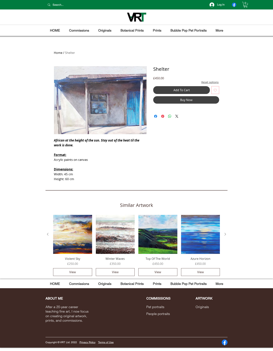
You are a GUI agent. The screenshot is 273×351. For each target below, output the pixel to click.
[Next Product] (225, 234)
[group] (137, 245)
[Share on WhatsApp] (170, 116)
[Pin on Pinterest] (162, 116)
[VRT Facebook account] (234, 5)
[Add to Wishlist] (215, 90)
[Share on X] (177, 116)
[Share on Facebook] (155, 116)
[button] (245, 4)
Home (58, 53)
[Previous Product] (48, 234)
